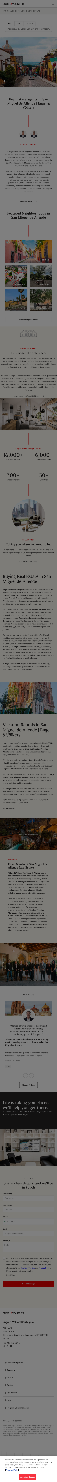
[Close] (51, 1462)
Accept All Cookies (27, 1477)
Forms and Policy (12, 1470)
